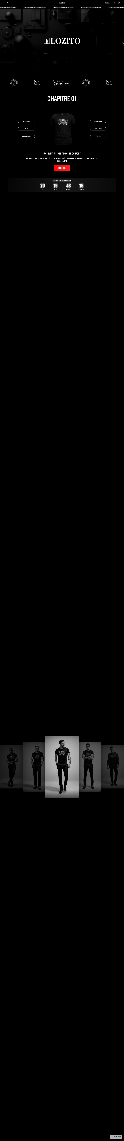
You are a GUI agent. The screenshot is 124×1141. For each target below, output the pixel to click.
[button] (4, 3)
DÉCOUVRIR (62, 168)
